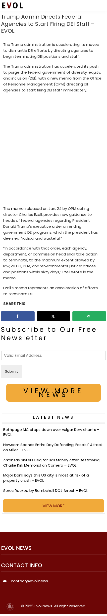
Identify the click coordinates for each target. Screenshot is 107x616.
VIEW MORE (53, 506)
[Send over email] (89, 316)
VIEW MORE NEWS (53, 392)
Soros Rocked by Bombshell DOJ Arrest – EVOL (45, 490)
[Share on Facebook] (18, 316)
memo (17, 208)
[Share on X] (53, 316)
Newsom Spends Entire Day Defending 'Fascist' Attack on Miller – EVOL (53, 447)
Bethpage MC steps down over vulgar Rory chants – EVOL (51, 432)
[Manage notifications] (10, 606)
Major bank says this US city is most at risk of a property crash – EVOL (46, 478)
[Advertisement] (53, 150)
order (57, 226)
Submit (11, 371)
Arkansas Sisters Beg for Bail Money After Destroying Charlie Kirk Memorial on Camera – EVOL (51, 462)
